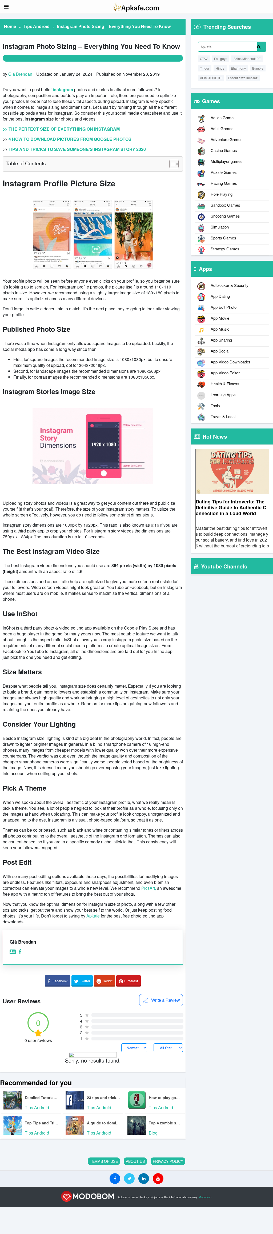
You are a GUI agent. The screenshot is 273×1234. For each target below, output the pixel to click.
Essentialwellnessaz (243, 77)
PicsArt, (148, 888)
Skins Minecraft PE (247, 58)
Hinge (220, 68)
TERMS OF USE (104, 1161)
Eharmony (238, 68)
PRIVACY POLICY (168, 1161)
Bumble (257, 68)
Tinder (204, 68)
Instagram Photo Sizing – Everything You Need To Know (114, 26)
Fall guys (220, 58)
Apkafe (93, 916)
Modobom (205, 1197)
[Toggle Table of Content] (171, 164)
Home (10, 26)
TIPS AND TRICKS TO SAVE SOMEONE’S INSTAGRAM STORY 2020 (77, 149)
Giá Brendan (20, 74)
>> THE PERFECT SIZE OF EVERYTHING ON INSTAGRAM (61, 129)
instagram (63, 89)
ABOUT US (135, 1161)
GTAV (204, 58)
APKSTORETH (211, 77)
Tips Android (36, 26)
